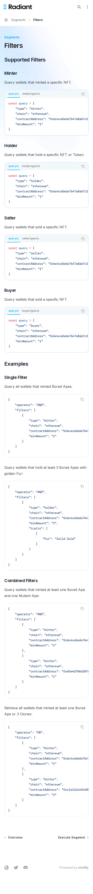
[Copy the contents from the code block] (83, 94)
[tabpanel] (46, 116)
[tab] (13, 93)
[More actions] (87, 7)
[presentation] (46, 116)
